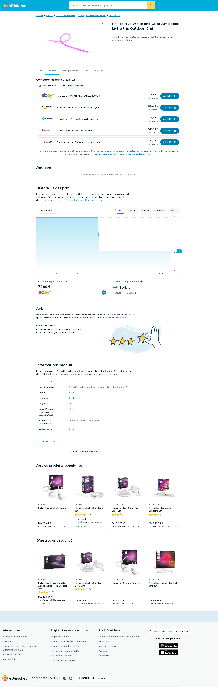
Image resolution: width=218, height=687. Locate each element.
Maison (49, 16)
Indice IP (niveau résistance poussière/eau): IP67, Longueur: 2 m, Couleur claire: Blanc (143, 38)
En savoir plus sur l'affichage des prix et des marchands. (126, 154)
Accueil (39, 16)
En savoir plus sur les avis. (115, 317)
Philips (72, 392)
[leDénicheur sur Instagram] (71, 677)
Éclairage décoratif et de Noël (92, 16)
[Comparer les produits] (103, 24)
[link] (53, 500)
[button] (48, 86)
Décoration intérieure (65, 16)
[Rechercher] (151, 5)
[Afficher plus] (38, 96)
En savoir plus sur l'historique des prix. (85, 200)
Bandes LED (114, 16)
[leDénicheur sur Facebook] (65, 677)
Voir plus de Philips (45, 441)
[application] (109, 245)
